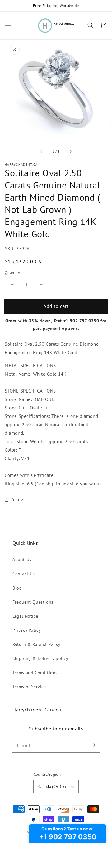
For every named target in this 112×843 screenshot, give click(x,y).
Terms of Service (29, 687)
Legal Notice (25, 616)
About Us (21, 559)
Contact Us (23, 573)
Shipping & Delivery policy (40, 658)
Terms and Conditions (35, 672)
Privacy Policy (26, 630)
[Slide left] (42, 151)
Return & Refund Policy (36, 644)
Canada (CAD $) (52, 786)
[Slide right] (70, 151)
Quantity (12, 272)
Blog (17, 588)
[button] (8, 25)
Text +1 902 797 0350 (76, 321)
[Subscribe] (93, 745)
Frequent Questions (33, 602)
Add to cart (56, 306)
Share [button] (17, 499)
